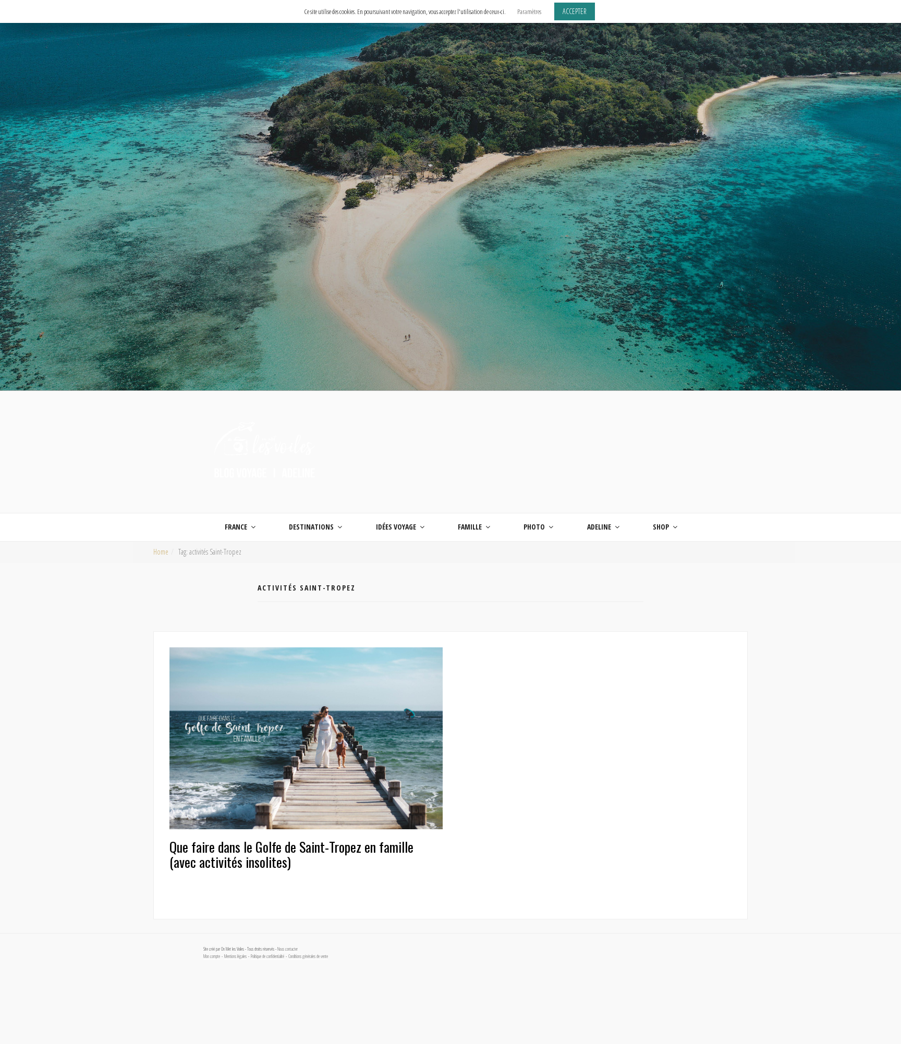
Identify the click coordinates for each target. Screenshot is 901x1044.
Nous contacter (287, 949)
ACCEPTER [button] (575, 11)
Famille (470, 527)
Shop (661, 527)
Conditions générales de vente (308, 956)
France (236, 527)
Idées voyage (396, 527)
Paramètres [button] (529, 11)
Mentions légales (235, 956)
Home (160, 552)
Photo (534, 527)
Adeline (599, 527)
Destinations (311, 527)
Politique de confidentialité (267, 956)
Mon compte (211, 956)
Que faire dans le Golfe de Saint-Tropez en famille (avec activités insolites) (291, 854)
